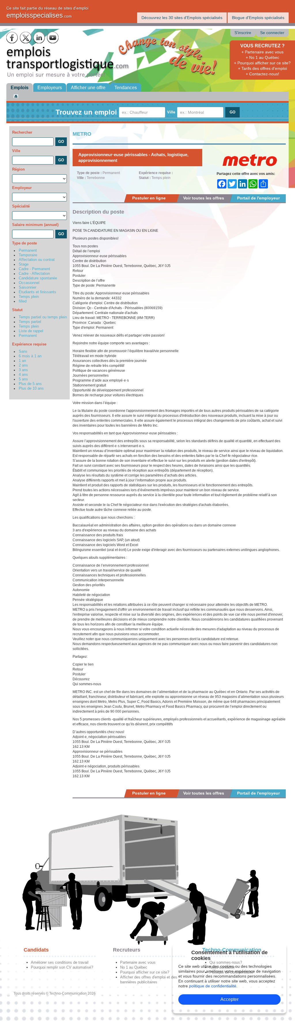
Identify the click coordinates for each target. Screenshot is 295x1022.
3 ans (23, 370)
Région (18, 169)
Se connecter (272, 33)
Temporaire (28, 255)
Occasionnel (29, 283)
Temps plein (29, 297)
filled (23, 301)
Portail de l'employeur (258, 198)
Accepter (229, 999)
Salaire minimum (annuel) (35, 225)
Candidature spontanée (38, 278)
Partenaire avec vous (138, 962)
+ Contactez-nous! (262, 74)
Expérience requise (29, 344)
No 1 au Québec (133, 967)
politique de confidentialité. (213, 986)
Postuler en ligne (149, 198)
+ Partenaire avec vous (262, 52)
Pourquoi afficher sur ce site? (144, 972)
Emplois (20, 87)
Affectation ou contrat (37, 260)
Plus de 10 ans (31, 388)
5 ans (23, 379)
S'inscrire (243, 33)
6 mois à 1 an (30, 356)
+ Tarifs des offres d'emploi (262, 68)
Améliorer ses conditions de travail (59, 962)
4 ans (23, 375)
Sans (23, 352)
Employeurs (49, 87)
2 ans (23, 365)
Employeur (22, 188)
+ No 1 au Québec (262, 57)
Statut (17, 310)
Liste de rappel (31, 331)
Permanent (28, 251)
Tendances (125, 87)
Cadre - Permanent (34, 269)
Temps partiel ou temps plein (43, 317)
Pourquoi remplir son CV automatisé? (62, 967)
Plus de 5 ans (30, 384)
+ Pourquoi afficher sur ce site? (262, 63)
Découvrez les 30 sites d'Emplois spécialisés (181, 17)
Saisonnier (27, 287)
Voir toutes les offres (203, 198)
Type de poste (24, 243)
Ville (171, 112)
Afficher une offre (88, 87)
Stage (24, 264)
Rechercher (22, 132)
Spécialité (21, 206)
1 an (22, 361)
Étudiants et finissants (37, 292)
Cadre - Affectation (34, 274)
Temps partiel (30, 322)
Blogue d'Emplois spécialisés (258, 17)
